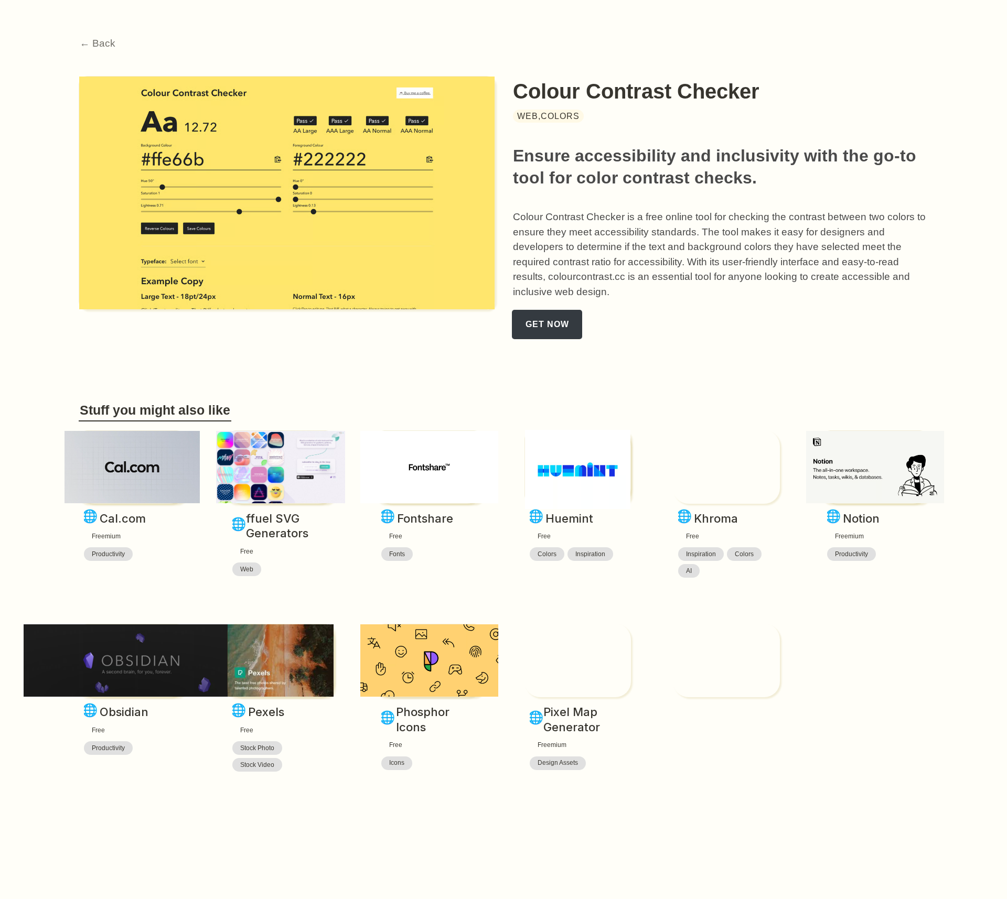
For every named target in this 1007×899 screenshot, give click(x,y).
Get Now (547, 324)
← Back (97, 43)
